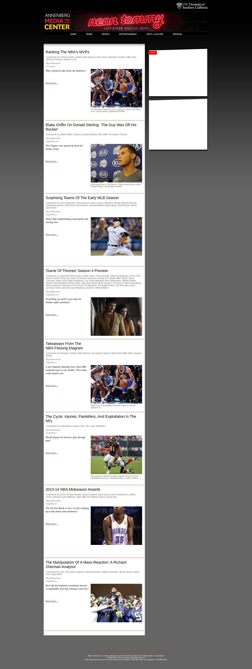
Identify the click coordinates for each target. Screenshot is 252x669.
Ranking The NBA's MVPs (67, 52)
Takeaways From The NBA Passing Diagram (64, 345)
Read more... (52, 83)
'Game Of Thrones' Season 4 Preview (77, 271)
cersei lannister (102, 276)
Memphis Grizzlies (117, 57)
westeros (90, 288)
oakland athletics (97, 205)
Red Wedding (60, 283)
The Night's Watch (106, 285)
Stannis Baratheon (132, 283)
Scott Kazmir (124, 205)
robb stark (85, 283)
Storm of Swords (53, 285)
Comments (51, 57)
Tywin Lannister (62, 288)
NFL (83, 426)
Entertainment (128, 34)
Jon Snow (89, 280)
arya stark (65, 276)
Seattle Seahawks (109, 572)
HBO (118, 278)
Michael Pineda (129, 203)
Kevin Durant (104, 494)
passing (137, 353)
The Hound (77, 285)
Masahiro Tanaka (113, 203)
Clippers (77, 134)
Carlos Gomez (82, 203)
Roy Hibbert (92, 497)
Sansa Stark (97, 283)
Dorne (132, 276)
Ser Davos (118, 283)
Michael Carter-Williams (64, 497)
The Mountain (90, 285)
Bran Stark (76, 276)
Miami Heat (116, 353)
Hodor (125, 278)
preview (49, 283)
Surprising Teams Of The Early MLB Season (82, 198)
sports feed (51, 208)
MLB (67, 205)
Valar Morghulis (77, 288)
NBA (129, 57)
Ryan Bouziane (53, 63)
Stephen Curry (70, 59)
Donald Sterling (89, 134)
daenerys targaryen (119, 276)
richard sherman (92, 572)
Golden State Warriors (85, 57)
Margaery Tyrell (102, 280)
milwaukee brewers (55, 205)
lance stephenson (119, 494)
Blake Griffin (66, 134)
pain (93, 426)
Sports (106, 34)
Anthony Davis (67, 57)
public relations (77, 572)
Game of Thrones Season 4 (83, 278)
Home (73, 34)
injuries (76, 426)
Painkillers (100, 426)
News (89, 34)
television (66, 285)
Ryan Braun (111, 205)
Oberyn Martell (129, 280)
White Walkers (102, 288)
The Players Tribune (117, 134)
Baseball (71, 203)
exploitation (66, 426)
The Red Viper (122, 285)
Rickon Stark (74, 283)
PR (67, 572)
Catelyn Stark (88, 276)
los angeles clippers (101, 353)
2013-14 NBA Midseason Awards (73, 489)
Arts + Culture (154, 34)
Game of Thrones (62, 278)
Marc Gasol (102, 57)
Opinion (177, 34)
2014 (63, 203)
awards (77, 494)
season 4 (108, 283)
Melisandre (116, 280)
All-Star (70, 494)
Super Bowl (56, 574)
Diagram (65, 353)
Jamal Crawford (89, 494)
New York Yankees (79, 205)
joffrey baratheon (76, 280)
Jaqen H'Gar (61, 280)
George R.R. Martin (106, 278)
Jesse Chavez (97, 203)
